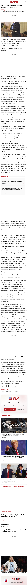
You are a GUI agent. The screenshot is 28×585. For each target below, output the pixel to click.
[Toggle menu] (2, 2)
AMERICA (3, 391)
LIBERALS (16, 391)
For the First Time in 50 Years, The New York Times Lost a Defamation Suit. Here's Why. (13, 435)
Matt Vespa (4, 437)
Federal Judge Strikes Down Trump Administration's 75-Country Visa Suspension (14, 480)
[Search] (25, 1)
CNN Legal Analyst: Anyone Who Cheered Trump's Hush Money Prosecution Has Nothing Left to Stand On (13, 458)
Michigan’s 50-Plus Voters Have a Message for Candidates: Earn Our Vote (14, 530)
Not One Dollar (5, 525)
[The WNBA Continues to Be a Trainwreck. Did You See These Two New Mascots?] (14, 563)
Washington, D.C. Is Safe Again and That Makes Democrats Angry (12, 515)
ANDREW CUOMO (9, 391)
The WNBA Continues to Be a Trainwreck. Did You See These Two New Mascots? (14, 573)
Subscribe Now (20, 409)
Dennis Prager (4, 7)
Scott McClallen (4, 482)
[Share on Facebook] (7, 386)
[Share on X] (2, 386)
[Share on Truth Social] (5, 386)
